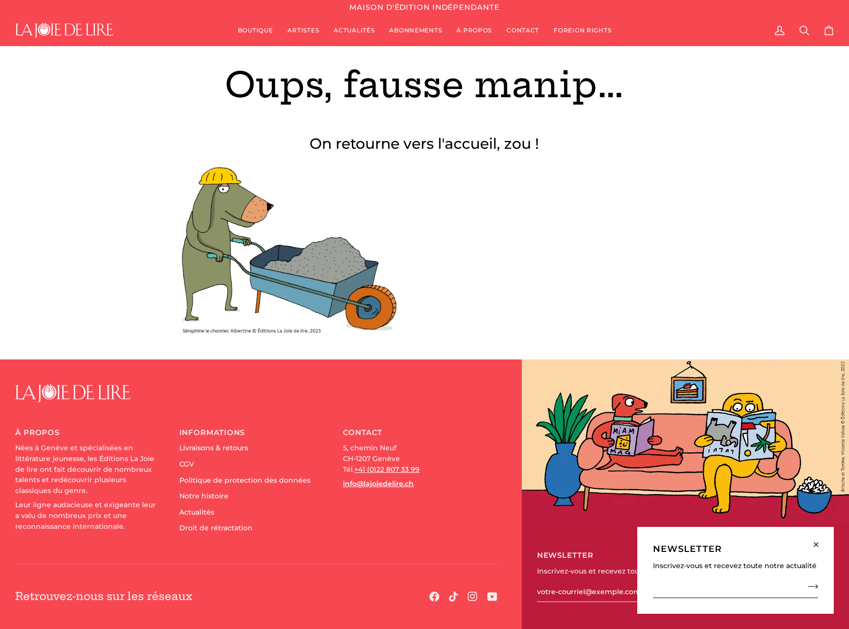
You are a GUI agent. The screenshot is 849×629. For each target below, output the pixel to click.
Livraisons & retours (213, 447)
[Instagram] (473, 597)
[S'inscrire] (810, 586)
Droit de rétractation (216, 527)
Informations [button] (212, 432)
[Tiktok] (453, 597)
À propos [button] (37, 432)
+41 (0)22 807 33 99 (387, 469)
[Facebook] (434, 597)
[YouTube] (492, 597)
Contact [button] (362, 432)
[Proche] (820, 540)
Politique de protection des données (245, 480)
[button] (255, 30)
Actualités (196, 512)
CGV (186, 464)
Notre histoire (203, 496)
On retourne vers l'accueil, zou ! (424, 144)
